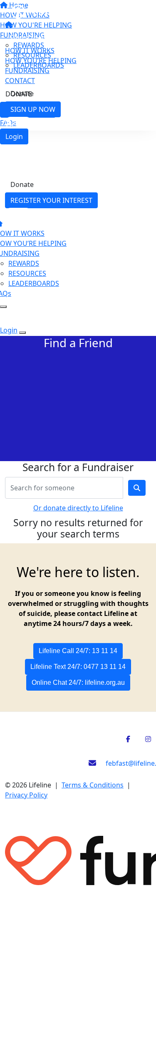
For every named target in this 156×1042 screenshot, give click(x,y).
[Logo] (70, 10)
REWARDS (23, 263)
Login (14, 136)
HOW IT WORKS (29, 50)
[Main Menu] (3, 306)
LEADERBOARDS (33, 283)
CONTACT (20, 80)
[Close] (22, 332)
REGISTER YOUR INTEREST (51, 200)
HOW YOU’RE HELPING (41, 60)
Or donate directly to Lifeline (78, 507)
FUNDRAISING (27, 70)
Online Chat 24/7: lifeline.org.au (78, 682)
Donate (22, 93)
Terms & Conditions (93, 785)
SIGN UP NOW (32, 109)
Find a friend (30, 37)
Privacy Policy (26, 795)
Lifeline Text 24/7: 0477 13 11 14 (78, 666)
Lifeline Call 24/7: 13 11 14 (78, 650)
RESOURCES (27, 273)
